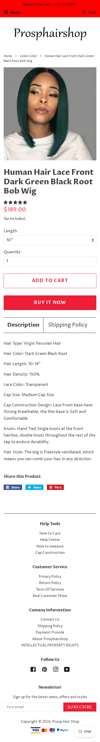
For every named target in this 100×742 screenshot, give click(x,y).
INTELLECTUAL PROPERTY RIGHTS (50, 645)
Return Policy (50, 583)
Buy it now (50, 303)
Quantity (12, 252)
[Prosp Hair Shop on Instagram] (55, 670)
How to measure (50, 546)
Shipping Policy (67, 325)
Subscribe (79, 707)
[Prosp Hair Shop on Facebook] (33, 670)
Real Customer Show (50, 596)
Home (8, 56)
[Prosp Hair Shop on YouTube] (67, 670)
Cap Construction (50, 553)
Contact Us (50, 619)
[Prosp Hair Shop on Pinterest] (44, 670)
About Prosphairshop (50, 639)
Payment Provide (50, 632)
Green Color (28, 56)
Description (23, 325)
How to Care (50, 533)
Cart (92, 12)
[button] (16, 202)
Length (10, 231)
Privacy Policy (50, 577)
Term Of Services (50, 589)
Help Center (50, 540)
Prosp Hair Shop (65, 722)
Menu (14, 12)
